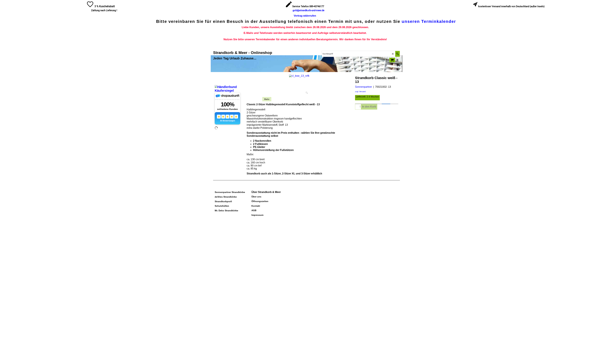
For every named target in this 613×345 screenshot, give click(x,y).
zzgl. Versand (360, 91)
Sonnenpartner (363, 86)
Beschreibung (254, 99)
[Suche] (397, 54)
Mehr (266, 99)
